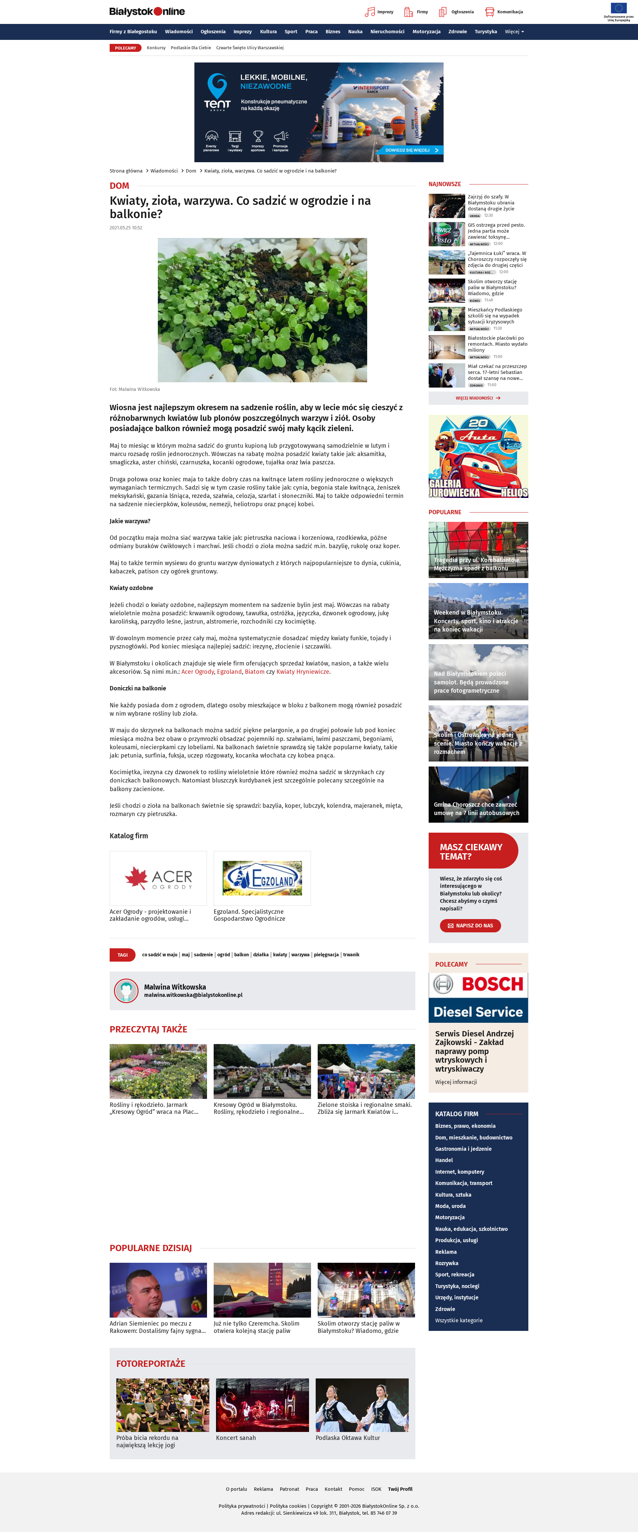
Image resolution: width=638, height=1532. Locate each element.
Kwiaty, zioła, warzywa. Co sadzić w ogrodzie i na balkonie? (270, 171)
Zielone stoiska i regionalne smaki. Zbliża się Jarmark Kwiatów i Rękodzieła (365, 1109)
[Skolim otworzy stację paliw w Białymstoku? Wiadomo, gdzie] (366, 1290)
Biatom (255, 671)
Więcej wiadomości (474, 398)
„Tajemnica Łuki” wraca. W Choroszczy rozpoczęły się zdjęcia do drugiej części (497, 259)
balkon (241, 955)
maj (186, 955)
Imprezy (385, 11)
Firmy (422, 11)
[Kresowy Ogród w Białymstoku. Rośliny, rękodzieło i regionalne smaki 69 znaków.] (262, 1071)
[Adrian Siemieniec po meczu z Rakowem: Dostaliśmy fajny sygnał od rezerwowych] (158, 1290)
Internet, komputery (459, 1172)
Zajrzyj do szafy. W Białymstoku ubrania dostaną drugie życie (491, 203)
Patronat (289, 1489)
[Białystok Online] (147, 12)
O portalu (236, 1489)
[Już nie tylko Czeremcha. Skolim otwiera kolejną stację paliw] (262, 1290)
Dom (191, 171)
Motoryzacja (427, 32)
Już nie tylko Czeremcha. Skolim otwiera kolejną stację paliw (256, 1327)
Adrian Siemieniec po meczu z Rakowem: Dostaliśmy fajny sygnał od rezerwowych (156, 1327)
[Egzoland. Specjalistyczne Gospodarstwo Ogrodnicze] (262, 878)
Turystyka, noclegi (457, 1286)
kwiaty (280, 955)
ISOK (376, 1489)
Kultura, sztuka (453, 1195)
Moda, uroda (450, 1206)
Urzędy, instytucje (456, 1297)
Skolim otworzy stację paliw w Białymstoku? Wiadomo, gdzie (359, 1327)
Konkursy (156, 48)
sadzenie (203, 955)
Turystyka (486, 32)
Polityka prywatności (242, 1506)
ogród (223, 955)
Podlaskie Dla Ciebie (191, 48)
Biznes (333, 32)
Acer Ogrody (197, 671)
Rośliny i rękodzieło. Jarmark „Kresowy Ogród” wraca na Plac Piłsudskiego (152, 1109)
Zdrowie (458, 32)
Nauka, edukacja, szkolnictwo (471, 1229)
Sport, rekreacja (455, 1274)
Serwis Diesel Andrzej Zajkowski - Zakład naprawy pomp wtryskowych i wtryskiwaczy (474, 1051)
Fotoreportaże (150, 1363)
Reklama (446, 1252)
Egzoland (229, 671)
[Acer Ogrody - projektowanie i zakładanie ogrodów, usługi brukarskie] (158, 878)
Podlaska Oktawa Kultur (348, 1438)
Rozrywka (447, 1263)
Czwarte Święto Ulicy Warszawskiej (250, 48)
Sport (291, 32)
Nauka (355, 32)
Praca (311, 32)
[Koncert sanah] (262, 1405)
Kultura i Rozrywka (483, 272)
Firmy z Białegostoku (133, 32)
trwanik (351, 955)
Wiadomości (179, 32)
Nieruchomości (387, 32)
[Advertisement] (262, 1179)
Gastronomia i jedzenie (463, 1149)
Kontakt (333, 1489)
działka (261, 955)
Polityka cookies (288, 1506)
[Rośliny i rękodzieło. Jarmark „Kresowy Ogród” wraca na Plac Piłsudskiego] (158, 1071)
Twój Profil (400, 1489)
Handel (444, 1160)
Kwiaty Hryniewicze (302, 671)
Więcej (512, 32)
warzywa (300, 955)
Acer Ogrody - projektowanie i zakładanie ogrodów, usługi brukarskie (150, 915)
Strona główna (126, 171)
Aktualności (479, 244)
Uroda (474, 216)
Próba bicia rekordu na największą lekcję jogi (147, 1442)
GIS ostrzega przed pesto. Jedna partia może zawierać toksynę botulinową (496, 231)
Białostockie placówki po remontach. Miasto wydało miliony (498, 344)
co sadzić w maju (159, 955)
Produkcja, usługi (456, 1240)
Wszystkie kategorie (459, 1320)
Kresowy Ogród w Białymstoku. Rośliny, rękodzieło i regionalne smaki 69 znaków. (256, 1109)
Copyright (322, 1506)
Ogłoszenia (463, 11)
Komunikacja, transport (463, 1183)
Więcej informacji (456, 1082)
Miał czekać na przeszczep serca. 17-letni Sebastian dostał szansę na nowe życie (497, 372)
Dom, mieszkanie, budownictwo (473, 1137)
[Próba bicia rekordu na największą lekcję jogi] (162, 1405)
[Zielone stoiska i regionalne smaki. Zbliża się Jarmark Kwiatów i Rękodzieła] (366, 1071)
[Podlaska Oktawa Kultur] (362, 1405)
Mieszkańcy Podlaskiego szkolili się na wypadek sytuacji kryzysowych (495, 316)
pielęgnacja (326, 955)
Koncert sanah (236, 1438)
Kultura (268, 32)
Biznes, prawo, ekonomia (465, 1126)
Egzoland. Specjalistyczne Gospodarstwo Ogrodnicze (249, 915)
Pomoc (357, 1489)
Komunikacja (510, 11)
